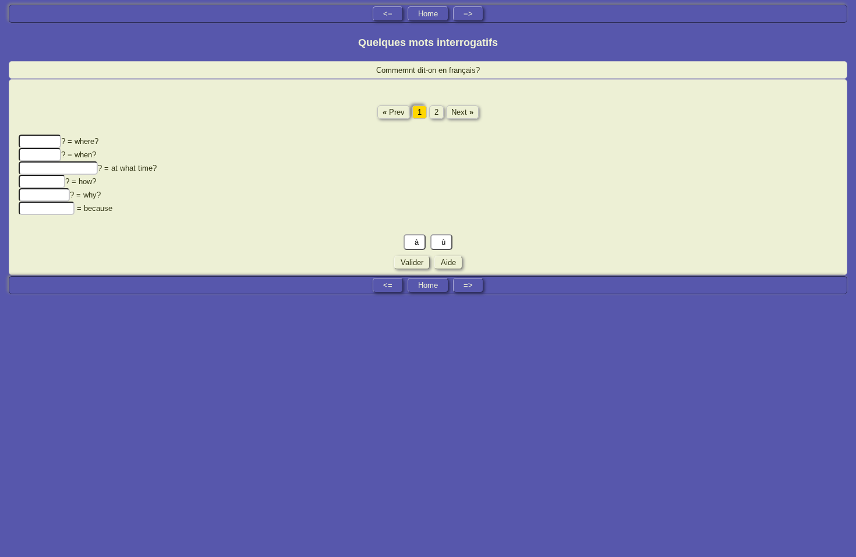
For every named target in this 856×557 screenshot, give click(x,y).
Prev (394, 112)
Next (462, 112)
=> (468, 13)
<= (387, 13)
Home (428, 13)
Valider (412, 262)
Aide (448, 262)
